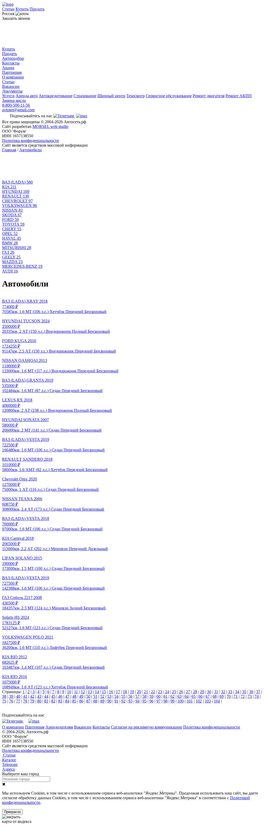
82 (53, 701)
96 (151, 701)
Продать (37, 9)
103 (208, 701)
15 (104, 692)
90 (109, 701)
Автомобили (30, 150)
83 (60, 701)
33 (230, 692)
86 (81, 701)
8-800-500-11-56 (16, 105)
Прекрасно (12, 812)
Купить (22, 9)
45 (53, 696)
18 (125, 692)
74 (257, 696)
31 (216, 692)
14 (97, 692)
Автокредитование (55, 96)
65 (193, 696)
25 (174, 692)
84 (67, 701)
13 (90, 692)
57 (137, 696)
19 (132, 692)
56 (130, 696)
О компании (13, 77)
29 (202, 692)
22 (153, 692)
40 (18, 696)
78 (25, 701)
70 (229, 696)
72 (243, 696)
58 (144, 696)
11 (76, 692)
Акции (8, 68)
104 (217, 701)
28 (195, 692)
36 (251, 692)
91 (116, 701)
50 (88, 696)
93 (130, 701)
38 (4, 696)
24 (167, 692)
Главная (9, 150)
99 (172, 701)
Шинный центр (111, 96)
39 (11, 696)
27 (188, 692)
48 (74, 696)
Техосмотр (135, 96)
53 (109, 696)
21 (146, 692)
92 (123, 701)
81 (46, 701)
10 (69, 692)
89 (102, 701)
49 (81, 696)
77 (18, 701)
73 (250, 696)
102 (199, 701)
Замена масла (14, 100)
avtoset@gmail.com (18, 110)
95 (144, 701)
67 (207, 696)
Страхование (85, 96)
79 (32, 701)
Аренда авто (27, 96)
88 (95, 701)
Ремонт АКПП (238, 96)
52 (102, 696)
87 (88, 701)
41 (25, 696)
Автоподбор (13, 58)
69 (222, 696)
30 (209, 692)
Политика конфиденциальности (30, 140)
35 (244, 692)
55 (123, 696)
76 (11, 701)
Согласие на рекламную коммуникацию (146, 727)
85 (74, 701)
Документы (12, 91)
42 (32, 696)
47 (67, 696)
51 (95, 696)
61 (165, 696)
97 (158, 701)
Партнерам (12, 72)
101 (190, 701)
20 (139, 692)
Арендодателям (59, 727)
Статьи (8, 9)
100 (180, 701)
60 (158, 696)
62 (172, 696)
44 (46, 696)
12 (83, 692)
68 (214, 696)
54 (116, 696)
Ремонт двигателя (208, 96)
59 (151, 696)
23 (160, 692)
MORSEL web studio (50, 126)
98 (165, 701)
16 (111, 692)
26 (181, 692)
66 (200, 696)
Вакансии (10, 86)
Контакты (10, 63)
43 (39, 696)
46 (60, 696)
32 (223, 692)
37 (258, 692)
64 (186, 696)
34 (237, 692)
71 (236, 696)
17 (118, 692)
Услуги (8, 96)
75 (4, 701)
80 (39, 701)
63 (179, 696)
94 (137, 701)
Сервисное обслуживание (169, 96)
